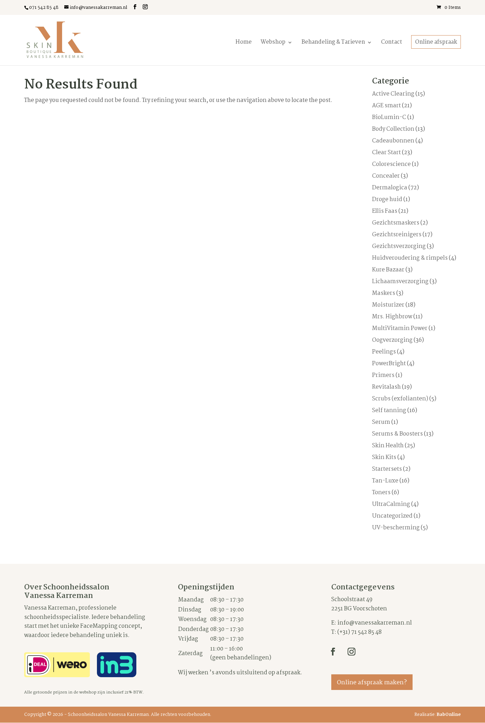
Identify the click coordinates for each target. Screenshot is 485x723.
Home (243, 42)
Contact (391, 42)
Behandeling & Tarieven (333, 42)
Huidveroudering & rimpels (410, 258)
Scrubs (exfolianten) (400, 398)
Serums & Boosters (397, 434)
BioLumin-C (389, 117)
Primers (383, 375)
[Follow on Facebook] (333, 651)
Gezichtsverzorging (399, 246)
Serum (381, 422)
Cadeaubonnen (393, 140)
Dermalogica (389, 187)
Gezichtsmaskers (395, 222)
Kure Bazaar (388, 269)
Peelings (384, 351)
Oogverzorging (392, 340)
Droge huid (387, 199)
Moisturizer (388, 305)
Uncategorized (392, 516)
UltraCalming (391, 504)
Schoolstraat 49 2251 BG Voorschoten (359, 604)
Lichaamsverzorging (400, 281)
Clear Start (386, 152)
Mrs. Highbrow (392, 316)
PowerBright (389, 363)
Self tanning (389, 410)
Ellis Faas (384, 211)
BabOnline (449, 714)
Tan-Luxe (385, 480)
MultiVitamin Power (399, 328)
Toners (381, 492)
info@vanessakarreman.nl (374, 623)
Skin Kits (384, 457)
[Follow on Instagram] (351, 651)
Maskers (383, 293)
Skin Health (388, 445)
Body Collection (393, 129)
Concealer (386, 176)
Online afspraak (436, 42)
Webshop (273, 42)
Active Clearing (393, 94)
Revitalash (386, 387)
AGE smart (386, 105)
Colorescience (391, 164)
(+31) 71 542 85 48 (359, 632)
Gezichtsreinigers (396, 234)
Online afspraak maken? (372, 682)
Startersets (387, 469)
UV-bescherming (396, 527)
